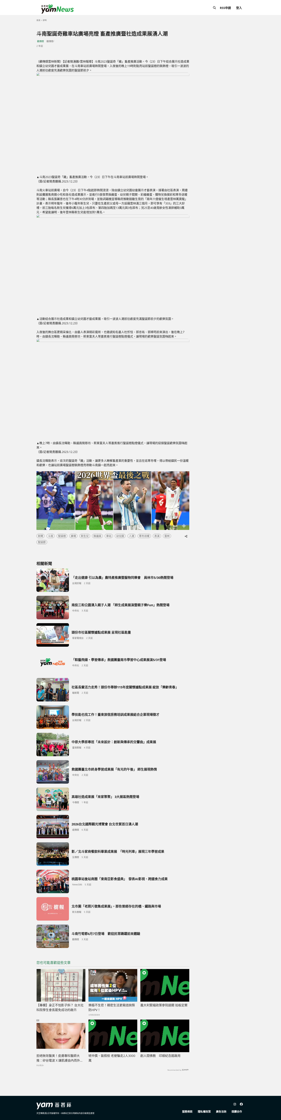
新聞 (40, 536)
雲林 (167, 536)
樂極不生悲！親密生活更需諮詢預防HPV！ (111, 1007)
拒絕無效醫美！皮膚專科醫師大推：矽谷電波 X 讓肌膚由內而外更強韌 (59, 1058)
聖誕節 (42, 542)
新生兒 (85, 536)
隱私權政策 (204, 1111)
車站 (108, 536)
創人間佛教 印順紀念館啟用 (160, 1056)
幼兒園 (120, 536)
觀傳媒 (40, 41)
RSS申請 (225, 8)
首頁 (38, 20)
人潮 (131, 536)
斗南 (50, 536)
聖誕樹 (62, 536)
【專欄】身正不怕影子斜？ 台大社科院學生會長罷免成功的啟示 (60, 1007)
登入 (239, 8)
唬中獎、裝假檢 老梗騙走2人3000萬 (111, 1058)
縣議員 (97, 536)
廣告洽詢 (221, 1111)
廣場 (73, 536)
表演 (157, 536)
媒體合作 (237, 1111)
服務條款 (187, 1111)
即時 (45, 20)
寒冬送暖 (144, 536)
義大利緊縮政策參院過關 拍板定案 (163, 1005)
